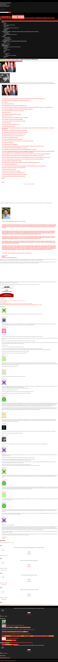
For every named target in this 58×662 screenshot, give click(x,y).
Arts (2, 627)
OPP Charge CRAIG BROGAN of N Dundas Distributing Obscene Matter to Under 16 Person (17, 642)
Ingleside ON (19, 636)
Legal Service (8, 604)
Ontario (16, 627)
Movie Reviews (31, 604)
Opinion (18, 61)
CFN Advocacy (25, 604)
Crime (12, 644)
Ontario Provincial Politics (13, 61)
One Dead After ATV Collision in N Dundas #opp (10, 638)
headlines (4, 301)
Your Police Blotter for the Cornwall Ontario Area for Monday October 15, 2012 (18, 303)
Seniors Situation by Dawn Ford (25, 627)
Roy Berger (3, 604)
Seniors (19, 627)
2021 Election (34, 604)
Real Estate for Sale (8, 605)
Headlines (13, 627)
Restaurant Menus (20, 604)
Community (5, 627)
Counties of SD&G (8, 636)
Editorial (1, 61)
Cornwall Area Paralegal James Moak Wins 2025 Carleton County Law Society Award (16, 633)
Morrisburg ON (26, 636)
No (3, 550)
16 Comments (4, 302)
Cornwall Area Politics (12, 631)
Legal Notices (6, 604)
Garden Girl (44, 604)
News (22, 631)
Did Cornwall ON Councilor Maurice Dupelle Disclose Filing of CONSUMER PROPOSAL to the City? (18, 629)
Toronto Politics (11, 604)
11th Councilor (46, 604)
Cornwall (8, 627)
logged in (5, 542)
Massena (23, 604)
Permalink (3, 317)
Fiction (3, 605)
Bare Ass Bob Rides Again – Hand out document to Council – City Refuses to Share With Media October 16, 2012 (23, 304)
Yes (3, 549)
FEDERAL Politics (6, 61)
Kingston (22, 636)
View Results (29, 553)
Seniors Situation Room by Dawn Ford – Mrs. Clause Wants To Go (13, 625)
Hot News (20, 631)
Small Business (51, 636)
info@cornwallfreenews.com (5, 658)
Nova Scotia (1, 604)
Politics (21, 61)
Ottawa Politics (28, 604)
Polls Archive (4, 570)
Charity (14, 604)
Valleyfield (5, 605)
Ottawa (43, 636)
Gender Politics (16, 604)
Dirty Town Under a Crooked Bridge (39, 604)
